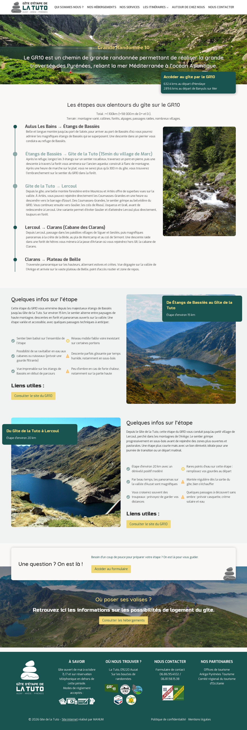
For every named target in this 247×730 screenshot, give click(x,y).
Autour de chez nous (188, 7)
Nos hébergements (101, 7)
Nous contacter (221, 7)
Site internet (70, 719)
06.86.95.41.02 (170, 674)
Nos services (130, 7)
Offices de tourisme (217, 670)
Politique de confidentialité (168, 719)
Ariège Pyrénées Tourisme (216, 674)
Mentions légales (199, 719)
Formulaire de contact (170, 670)
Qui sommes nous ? (69, 7)
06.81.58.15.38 (170, 679)
